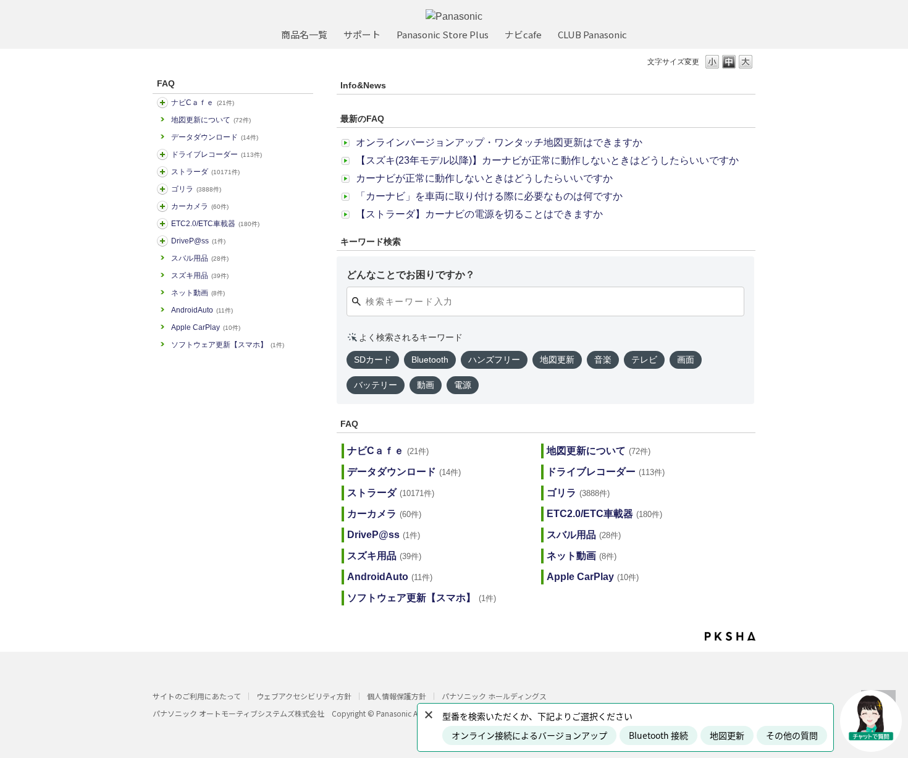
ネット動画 (198, 292)
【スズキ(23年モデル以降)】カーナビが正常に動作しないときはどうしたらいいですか (547, 160)
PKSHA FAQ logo (730, 636)
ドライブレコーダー (216, 154)
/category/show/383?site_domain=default (162, 189)
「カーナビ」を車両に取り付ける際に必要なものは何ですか (489, 196)
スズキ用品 (200, 275)
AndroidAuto (202, 310)
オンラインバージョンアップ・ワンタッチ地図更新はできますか (499, 142)
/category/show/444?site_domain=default (162, 223)
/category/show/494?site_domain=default (162, 206)
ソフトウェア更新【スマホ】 (227, 344)
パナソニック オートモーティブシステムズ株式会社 (238, 713)
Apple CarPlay (205, 327)
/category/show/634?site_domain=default (162, 154)
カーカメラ (200, 206)
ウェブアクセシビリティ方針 (303, 696)
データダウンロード (214, 137)
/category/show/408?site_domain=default (162, 102)
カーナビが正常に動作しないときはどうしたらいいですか (484, 178)
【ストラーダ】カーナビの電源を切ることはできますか (479, 214)
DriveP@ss (198, 241)
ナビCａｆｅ (202, 102)
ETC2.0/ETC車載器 (215, 223)
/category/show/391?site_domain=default (162, 171)
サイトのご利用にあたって (197, 696)
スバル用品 (200, 258)
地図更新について (211, 120)
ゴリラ (196, 189)
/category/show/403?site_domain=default (162, 240)
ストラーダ (205, 171)
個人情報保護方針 (396, 696)
